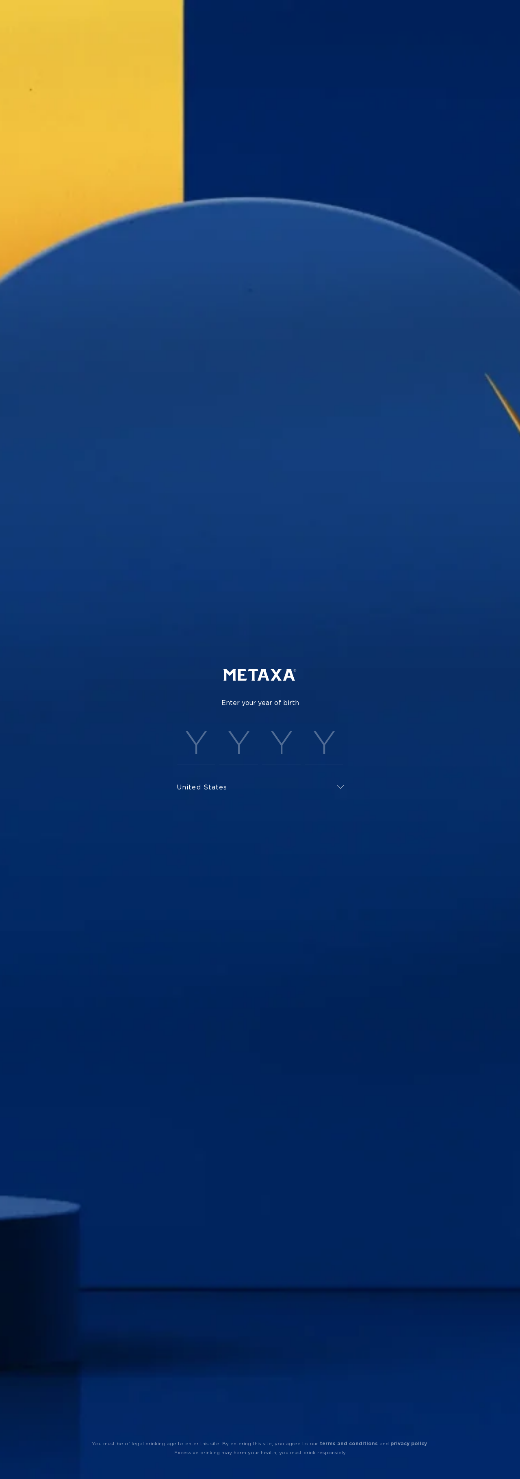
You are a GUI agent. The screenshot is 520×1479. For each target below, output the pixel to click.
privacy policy (408, 1443)
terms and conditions (349, 1443)
